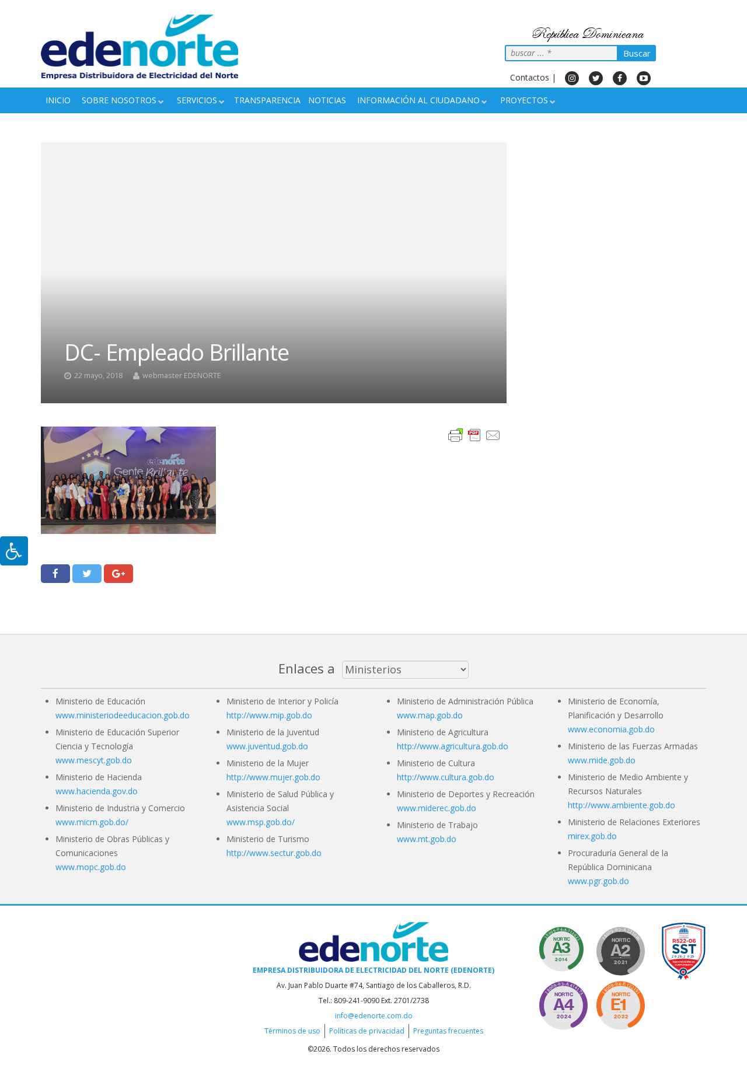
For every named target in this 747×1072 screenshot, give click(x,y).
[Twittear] (87, 573)
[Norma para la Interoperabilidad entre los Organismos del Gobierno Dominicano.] (563, 1003)
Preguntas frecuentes (448, 1031)
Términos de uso (292, 1031)
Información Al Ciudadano (418, 100)
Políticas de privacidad (366, 1031)
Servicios (197, 100)
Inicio (58, 100)
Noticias (327, 100)
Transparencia (267, 100)
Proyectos (524, 100)
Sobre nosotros (119, 100)
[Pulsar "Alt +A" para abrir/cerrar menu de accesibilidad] (14, 550)
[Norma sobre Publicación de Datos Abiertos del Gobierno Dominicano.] (563, 949)
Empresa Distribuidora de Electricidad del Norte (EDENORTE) (373, 970)
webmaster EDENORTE (181, 375)
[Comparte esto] (55, 573)
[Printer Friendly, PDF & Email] (474, 434)
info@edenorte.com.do (374, 1016)
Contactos (529, 77)
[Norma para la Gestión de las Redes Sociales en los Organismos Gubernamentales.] (620, 1003)
